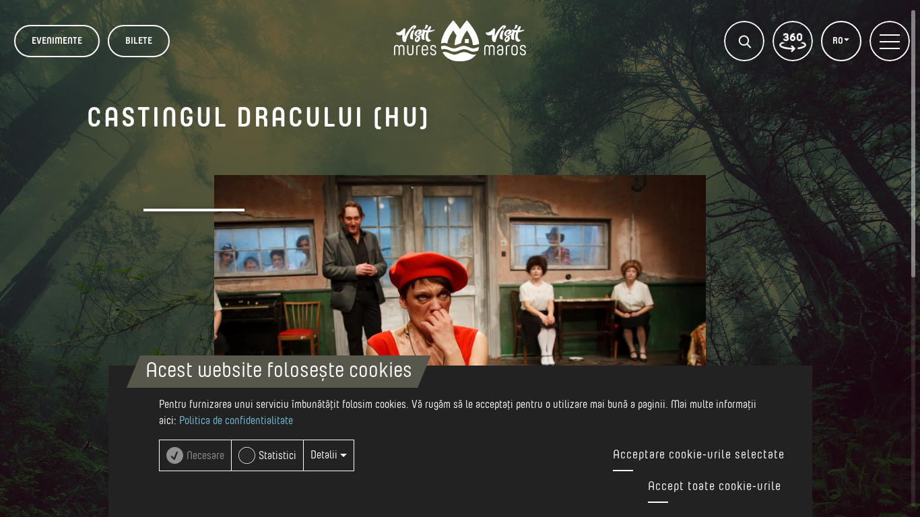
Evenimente (57, 41)
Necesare (205, 455)
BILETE (138, 41)
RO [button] (838, 41)
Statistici (277, 455)
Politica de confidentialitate (236, 420)
